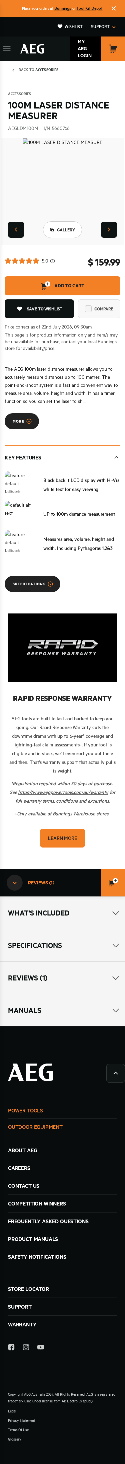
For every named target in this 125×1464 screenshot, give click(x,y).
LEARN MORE (62, 838)
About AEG (22, 1150)
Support (100, 26)
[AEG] (32, 49)
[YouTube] (40, 1348)
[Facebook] (11, 1348)
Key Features (23, 457)
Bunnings (62, 8)
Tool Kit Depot (89, 8)
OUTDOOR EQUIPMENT (35, 1126)
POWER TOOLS (25, 1110)
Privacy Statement (21, 1420)
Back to (38, 69)
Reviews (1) (28, 977)
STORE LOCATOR (28, 1289)
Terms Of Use (18, 1430)
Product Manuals (33, 1239)
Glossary (14, 1439)
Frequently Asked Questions (48, 1221)
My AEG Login (85, 49)
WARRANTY (22, 1324)
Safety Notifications (37, 1256)
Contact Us (23, 1185)
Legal (12, 1411)
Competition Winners (37, 1203)
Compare (103, 308)
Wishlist (74, 26)
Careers (19, 1168)
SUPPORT (20, 1306)
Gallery (66, 229)
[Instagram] (26, 1348)
